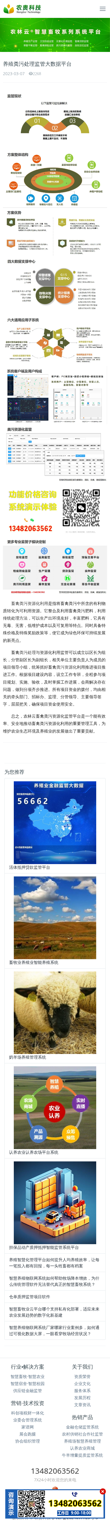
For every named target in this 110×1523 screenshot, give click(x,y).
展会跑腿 (27, 1434)
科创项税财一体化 (27, 1413)
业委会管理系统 (27, 1420)
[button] (8, 35)
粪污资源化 (66, 667)
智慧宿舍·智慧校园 (28, 1383)
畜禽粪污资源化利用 (29, 603)
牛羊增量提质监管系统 (82, 1455)
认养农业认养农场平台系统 (33, 1152)
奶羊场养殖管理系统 (27, 1057)
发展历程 (82, 1397)
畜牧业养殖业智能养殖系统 (33, 962)
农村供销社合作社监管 (82, 1434)
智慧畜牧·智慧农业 (28, 1376)
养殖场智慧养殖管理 (82, 1441)
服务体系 (82, 1390)
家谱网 (27, 1427)
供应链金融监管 (27, 1390)
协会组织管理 (27, 1441)
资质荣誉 (82, 1376)
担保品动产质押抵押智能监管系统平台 (44, 1247)
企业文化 (82, 1383)
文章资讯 (82, 1404)
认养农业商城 (82, 1448)
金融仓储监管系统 (82, 1427)
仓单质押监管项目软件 (29, 1296)
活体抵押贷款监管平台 (29, 867)
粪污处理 (27, 652)
